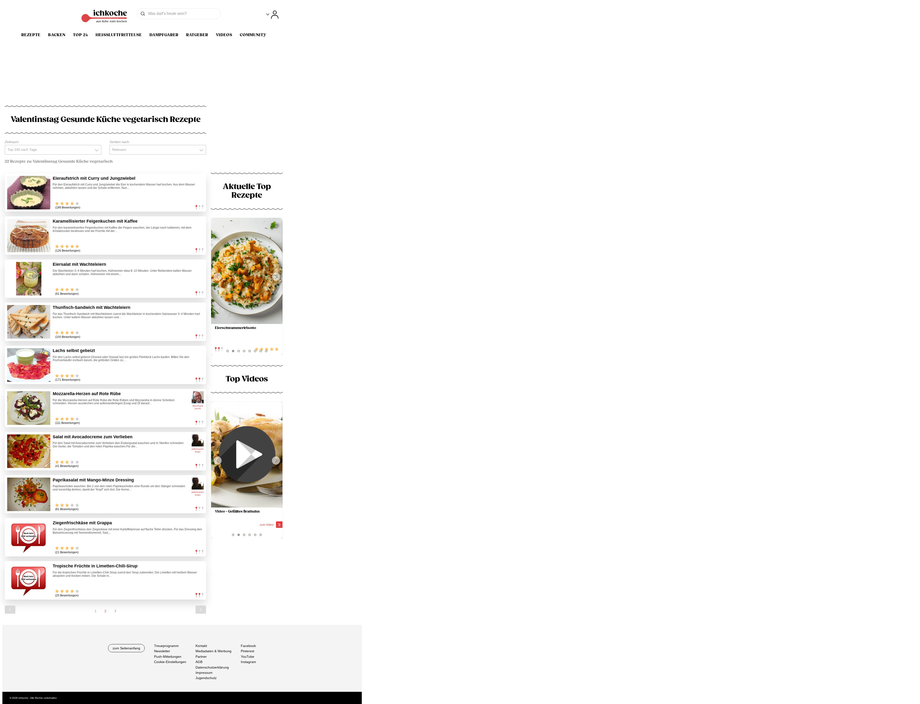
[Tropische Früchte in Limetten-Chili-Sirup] (28, 580)
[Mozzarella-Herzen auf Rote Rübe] (28, 408)
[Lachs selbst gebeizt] (28, 365)
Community (253, 35)
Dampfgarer (164, 35)
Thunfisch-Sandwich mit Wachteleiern (91, 307)
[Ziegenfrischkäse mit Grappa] (28, 537)
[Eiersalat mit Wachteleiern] (28, 278)
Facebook (248, 646)
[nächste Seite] (201, 610)
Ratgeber (197, 35)
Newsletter (162, 651)
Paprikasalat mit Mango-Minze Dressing (93, 480)
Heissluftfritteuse (119, 35)
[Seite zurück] (10, 610)
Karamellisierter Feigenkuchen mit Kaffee (95, 221)
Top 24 (80, 35)
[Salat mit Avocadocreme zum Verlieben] (28, 451)
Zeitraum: (12, 142)
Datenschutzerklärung (212, 667)
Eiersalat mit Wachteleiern (79, 264)
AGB (199, 662)
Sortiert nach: (119, 142)
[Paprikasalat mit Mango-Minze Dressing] (28, 494)
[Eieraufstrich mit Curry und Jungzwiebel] (28, 192)
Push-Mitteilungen (167, 656)
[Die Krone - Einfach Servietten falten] (246, 455)
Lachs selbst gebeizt (74, 350)
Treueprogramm (166, 646)
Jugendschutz (206, 678)
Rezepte (30, 35)
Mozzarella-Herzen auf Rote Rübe (87, 393)
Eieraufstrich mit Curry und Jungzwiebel (94, 178)
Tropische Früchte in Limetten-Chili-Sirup (95, 566)
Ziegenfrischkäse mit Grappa (82, 522)
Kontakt (201, 646)
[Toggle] (272, 15)
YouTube (247, 656)
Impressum (204, 673)
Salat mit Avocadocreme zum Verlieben (92, 436)
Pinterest (247, 651)
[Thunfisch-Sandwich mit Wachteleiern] (28, 322)
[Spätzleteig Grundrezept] (246, 271)
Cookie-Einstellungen (170, 662)
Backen (56, 35)
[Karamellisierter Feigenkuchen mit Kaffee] (28, 235)
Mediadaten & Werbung (213, 651)
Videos (224, 35)
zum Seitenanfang (126, 648)
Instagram (248, 662)
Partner (201, 656)
